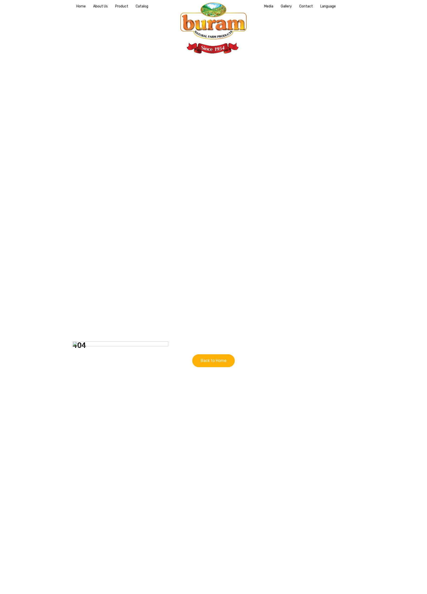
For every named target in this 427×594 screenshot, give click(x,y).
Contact (306, 6)
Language (328, 6)
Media (268, 6)
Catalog (142, 6)
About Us (100, 6)
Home (81, 6)
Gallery (286, 6)
